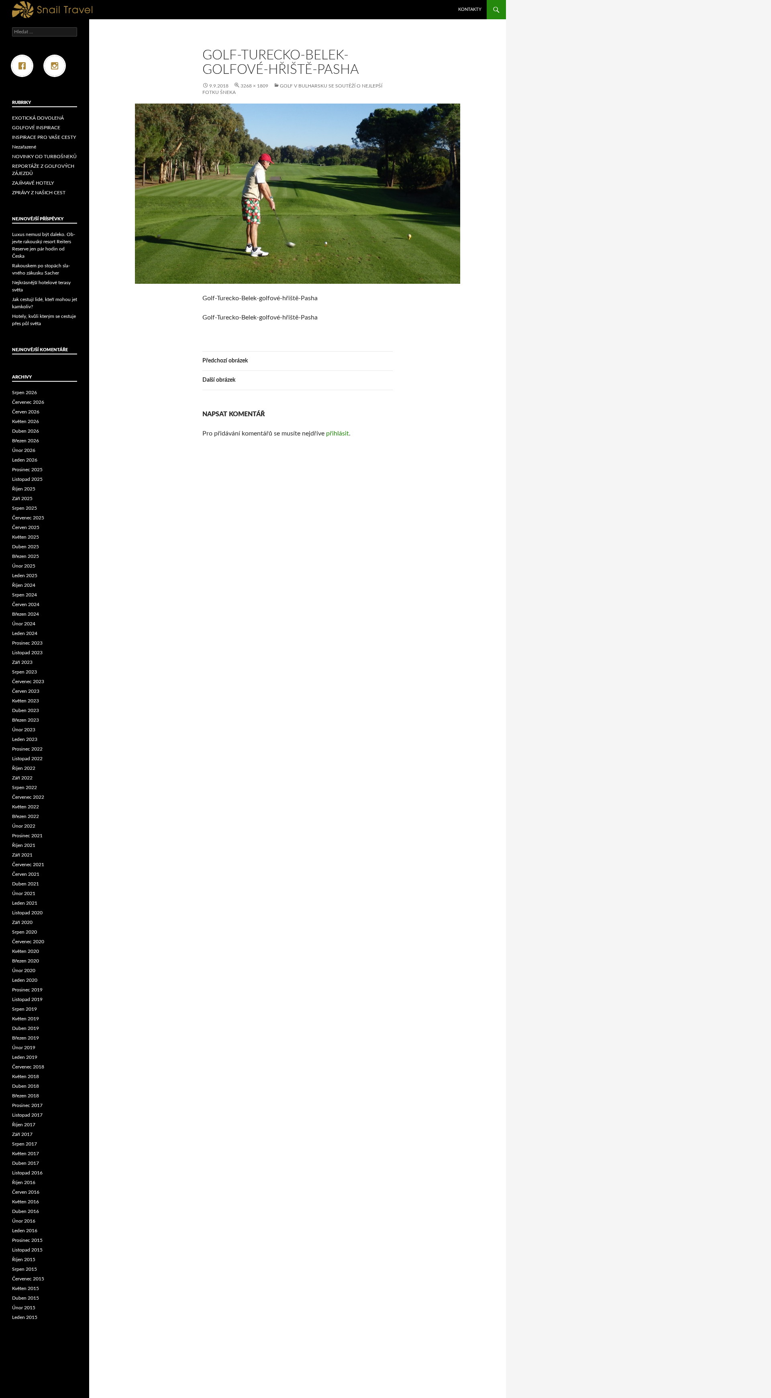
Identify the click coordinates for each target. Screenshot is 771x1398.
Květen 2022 (25, 806)
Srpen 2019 (24, 1009)
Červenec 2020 (28, 941)
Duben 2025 (25, 546)
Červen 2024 (25, 604)
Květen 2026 (25, 421)
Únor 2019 (23, 1047)
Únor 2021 (23, 893)
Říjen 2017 (23, 1124)
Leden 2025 (24, 575)
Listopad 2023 (27, 652)
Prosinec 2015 (27, 1240)
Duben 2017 (25, 1163)
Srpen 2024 (24, 594)
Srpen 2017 (24, 1144)
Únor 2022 (23, 826)
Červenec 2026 (28, 402)
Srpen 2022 (24, 787)
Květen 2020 (25, 951)
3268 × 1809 (254, 85)
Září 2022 (22, 777)
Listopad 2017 (27, 1115)
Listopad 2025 (27, 479)
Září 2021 (22, 855)
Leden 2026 (24, 460)
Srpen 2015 (24, 1269)
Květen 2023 (25, 700)
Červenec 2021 (28, 864)
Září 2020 (22, 922)
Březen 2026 (25, 440)
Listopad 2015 (27, 1249)
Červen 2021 (25, 874)
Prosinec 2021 (27, 835)
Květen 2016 (25, 1201)
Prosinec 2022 (27, 749)
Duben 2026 (25, 431)
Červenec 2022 (28, 797)
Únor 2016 (23, 1221)
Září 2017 (22, 1134)
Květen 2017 (25, 1153)
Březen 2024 (25, 614)
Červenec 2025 (28, 517)
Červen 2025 (25, 527)
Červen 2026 (25, 411)
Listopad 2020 (27, 912)
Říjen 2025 (23, 488)
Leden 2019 (24, 1057)
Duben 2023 (25, 710)
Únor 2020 (23, 970)
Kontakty (469, 9)
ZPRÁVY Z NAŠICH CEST (38, 192)
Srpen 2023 (24, 671)
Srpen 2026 (24, 392)
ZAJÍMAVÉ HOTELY (33, 183)
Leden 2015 (24, 1317)
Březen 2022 (25, 816)
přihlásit (337, 433)
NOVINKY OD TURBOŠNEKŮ (44, 156)
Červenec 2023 (28, 681)
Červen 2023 (25, 691)
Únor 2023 (23, 729)
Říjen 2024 (23, 585)
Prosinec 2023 (27, 643)
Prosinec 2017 (27, 1105)
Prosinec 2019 (27, 989)
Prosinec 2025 (27, 469)
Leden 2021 (24, 903)
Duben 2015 (25, 1298)
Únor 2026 (23, 450)
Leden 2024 (24, 633)
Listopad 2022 (27, 758)
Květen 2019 (25, 1018)
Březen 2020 (25, 960)
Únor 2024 (23, 623)
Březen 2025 (25, 556)
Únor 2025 (23, 566)
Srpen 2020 (24, 932)
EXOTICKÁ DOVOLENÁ (38, 118)
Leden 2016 (24, 1230)
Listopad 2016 (27, 1172)
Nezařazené (24, 146)
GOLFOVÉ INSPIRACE (36, 127)
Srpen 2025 (24, 508)
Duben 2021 (25, 883)
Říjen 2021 (23, 845)
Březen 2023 (25, 720)
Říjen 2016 (23, 1182)
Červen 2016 (25, 1192)
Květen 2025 (25, 537)
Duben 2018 (25, 1086)
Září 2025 (22, 498)
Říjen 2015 (23, 1259)
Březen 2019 (25, 1038)
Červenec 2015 (28, 1278)
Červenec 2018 (28, 1066)
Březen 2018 (25, 1095)
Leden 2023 (24, 739)
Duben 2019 (25, 1028)
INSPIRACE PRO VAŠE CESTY (44, 137)
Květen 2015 (25, 1288)
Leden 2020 (24, 980)
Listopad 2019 (27, 999)
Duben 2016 (25, 1211)
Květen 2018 (25, 1076)
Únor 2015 (23, 1307)
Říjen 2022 (23, 768)
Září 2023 (22, 662)
